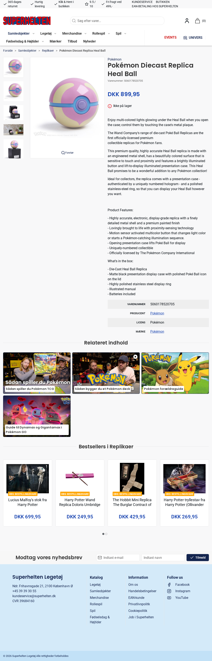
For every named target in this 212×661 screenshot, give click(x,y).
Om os (133, 585)
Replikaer (48, 50)
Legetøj (95, 585)
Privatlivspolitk (139, 604)
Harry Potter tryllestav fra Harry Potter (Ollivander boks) (184, 504)
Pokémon (115, 59)
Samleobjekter (27, 50)
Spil (92, 611)
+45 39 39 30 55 (24, 591)
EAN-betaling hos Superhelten (155, 6)
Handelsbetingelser (142, 591)
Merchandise (99, 598)
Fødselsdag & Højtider (100, 619)
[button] (21, 34)
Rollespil (96, 604)
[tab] (103, 534)
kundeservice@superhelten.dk (34, 596)
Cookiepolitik (137, 611)
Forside (8, 50)
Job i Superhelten (141, 617)
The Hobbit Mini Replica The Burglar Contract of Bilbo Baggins (132, 504)
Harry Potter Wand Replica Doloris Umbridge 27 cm (79, 504)
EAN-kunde (136, 598)
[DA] (27, 21)
